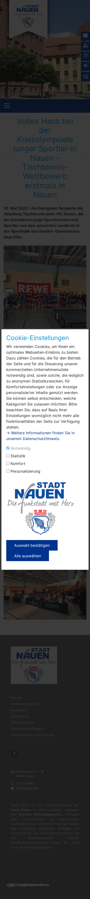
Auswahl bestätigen (32, 545)
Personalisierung (25, 471)
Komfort (18, 463)
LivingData (24, 885)
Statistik (18, 455)
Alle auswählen (27, 555)
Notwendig (20, 448)
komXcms (41, 885)
